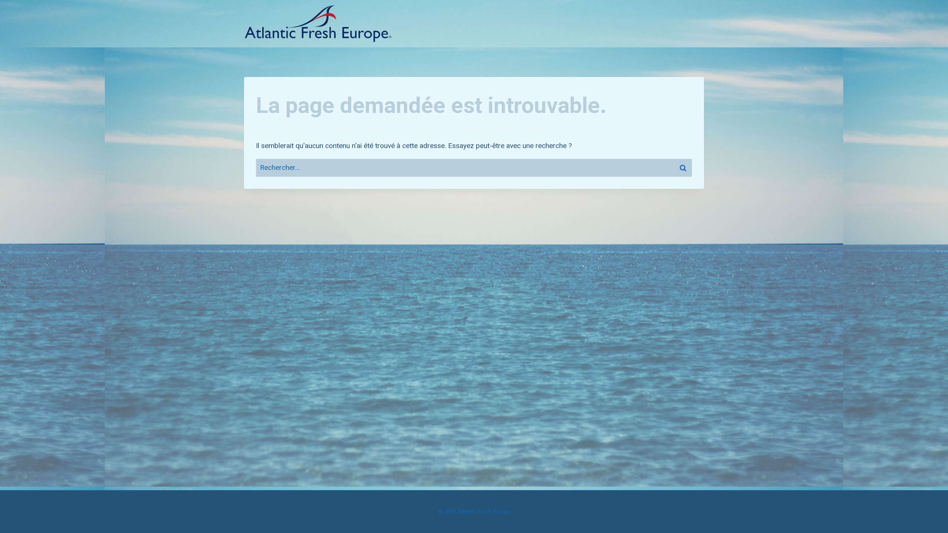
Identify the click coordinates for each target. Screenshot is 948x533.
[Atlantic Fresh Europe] (318, 23)
